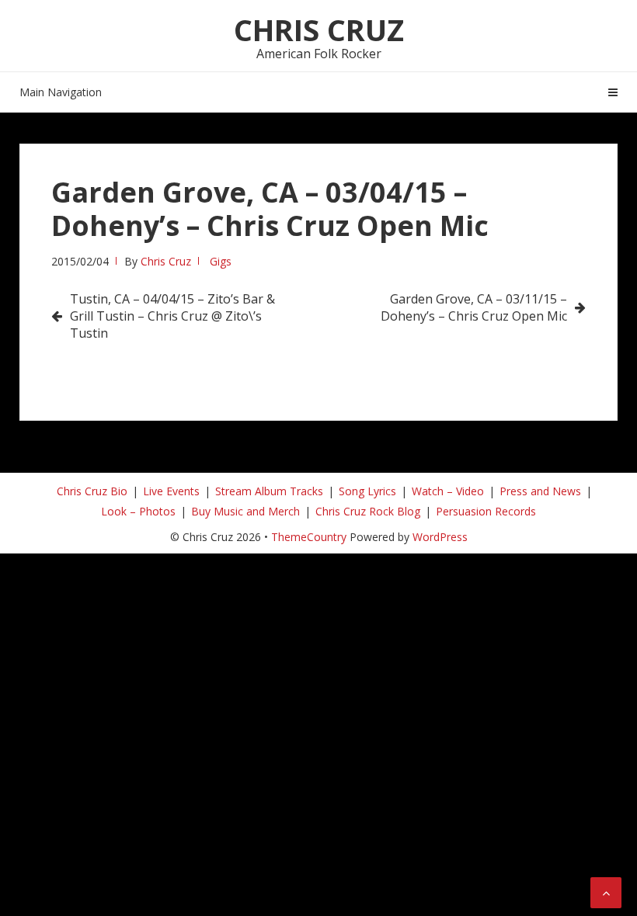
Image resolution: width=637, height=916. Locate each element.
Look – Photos (138, 511)
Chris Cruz (319, 29)
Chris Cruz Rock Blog (367, 511)
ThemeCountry (308, 536)
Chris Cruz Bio (92, 491)
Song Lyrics (367, 491)
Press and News (540, 491)
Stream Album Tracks (269, 491)
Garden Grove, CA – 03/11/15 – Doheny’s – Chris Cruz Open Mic (474, 307)
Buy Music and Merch (245, 511)
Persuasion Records (486, 511)
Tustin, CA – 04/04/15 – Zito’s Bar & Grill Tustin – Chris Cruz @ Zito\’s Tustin (172, 316)
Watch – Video (448, 491)
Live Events (171, 491)
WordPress (440, 536)
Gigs (220, 261)
